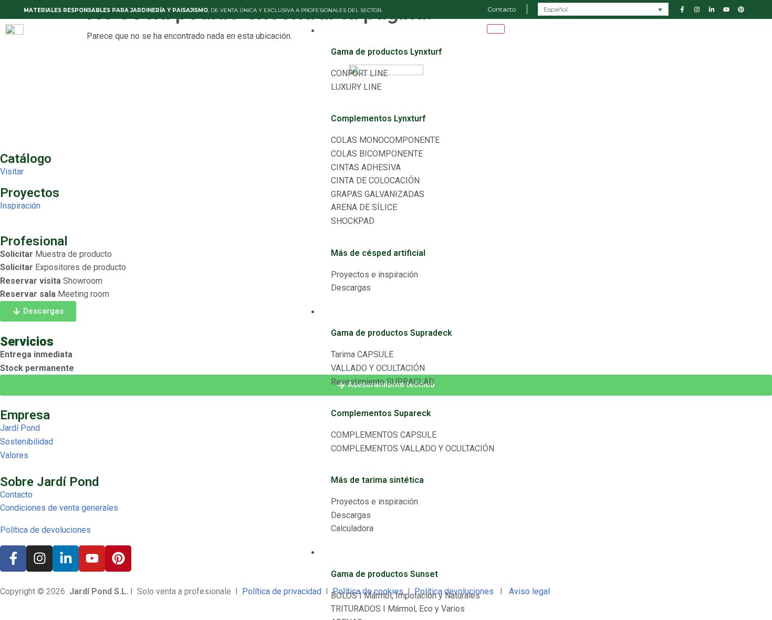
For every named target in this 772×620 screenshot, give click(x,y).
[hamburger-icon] (496, 29)
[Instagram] (39, 558)
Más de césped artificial (378, 253)
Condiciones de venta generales (59, 508)
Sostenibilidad (26, 442)
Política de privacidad (281, 591)
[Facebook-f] (13, 558)
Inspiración (20, 206)
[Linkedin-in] (66, 558)
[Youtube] (92, 558)
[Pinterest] (118, 558)
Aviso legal (530, 591)
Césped (334, 31)
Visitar (12, 172)
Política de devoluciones (45, 530)
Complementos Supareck (381, 413)
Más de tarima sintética (377, 480)
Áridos (333, 553)
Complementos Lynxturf (378, 118)
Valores (14, 455)
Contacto (16, 495)
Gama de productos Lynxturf (386, 52)
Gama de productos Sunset (384, 574)
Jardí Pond (20, 428)
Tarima (335, 312)
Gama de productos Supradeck (391, 333)
